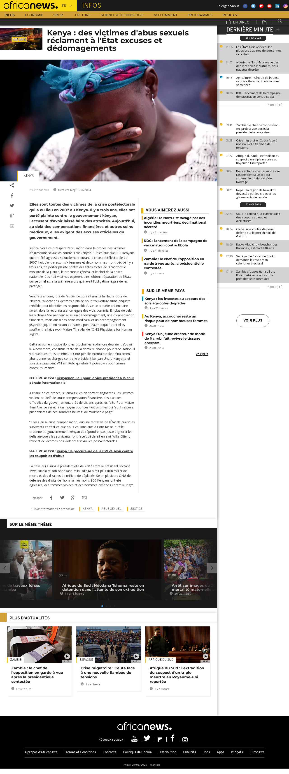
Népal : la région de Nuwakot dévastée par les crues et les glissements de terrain (256, 193)
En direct (241, 22)
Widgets (237, 752)
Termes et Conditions (80, 752)
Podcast (231, 15)
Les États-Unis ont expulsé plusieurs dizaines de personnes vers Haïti (259, 50)
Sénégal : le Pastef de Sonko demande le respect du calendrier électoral (255, 259)
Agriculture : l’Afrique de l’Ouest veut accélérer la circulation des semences (258, 81)
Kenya (29, 176)
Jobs (206, 752)
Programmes (200, 15)
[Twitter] (147, 739)
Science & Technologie (122, 15)
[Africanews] (29, 4)
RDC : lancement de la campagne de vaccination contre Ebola (258, 94)
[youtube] (135, 739)
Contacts (109, 752)
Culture (83, 15)
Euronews (257, 752)
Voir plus (252, 320)
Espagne (86, 660)
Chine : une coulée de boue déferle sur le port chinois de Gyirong (256, 232)
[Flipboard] (160, 739)
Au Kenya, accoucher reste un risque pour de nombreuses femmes (175, 318)
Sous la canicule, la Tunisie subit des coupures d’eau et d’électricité (258, 217)
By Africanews (39, 190)
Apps (220, 752)
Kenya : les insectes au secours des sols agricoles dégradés (174, 301)
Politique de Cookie (137, 752)
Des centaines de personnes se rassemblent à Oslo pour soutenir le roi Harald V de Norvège (258, 176)
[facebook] (173, 739)
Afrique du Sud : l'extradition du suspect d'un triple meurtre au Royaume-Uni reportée (257, 159)
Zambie (15, 660)
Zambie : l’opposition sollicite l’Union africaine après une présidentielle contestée (255, 275)
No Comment (165, 15)
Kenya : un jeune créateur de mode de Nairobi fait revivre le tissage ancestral (174, 338)
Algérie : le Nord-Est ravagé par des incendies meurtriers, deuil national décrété (257, 65)
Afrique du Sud (161, 660)
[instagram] (185, 739)
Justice (136, 509)
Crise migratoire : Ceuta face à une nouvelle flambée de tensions (256, 144)
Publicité (189, 752)
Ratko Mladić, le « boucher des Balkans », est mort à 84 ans (257, 246)
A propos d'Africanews (41, 752)
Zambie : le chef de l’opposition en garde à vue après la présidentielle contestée (257, 128)
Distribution (167, 752)
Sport (59, 15)
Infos (10, 15)
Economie (34, 15)
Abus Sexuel (111, 509)
